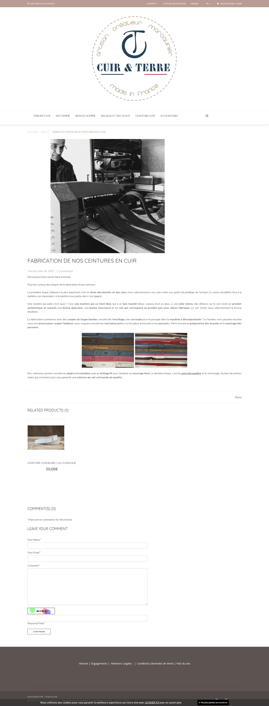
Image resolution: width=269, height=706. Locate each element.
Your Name (34, 539)
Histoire (84, 663)
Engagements (98, 663)
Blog (45, 131)
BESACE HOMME (86, 115)
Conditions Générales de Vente (155, 663)
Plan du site (183, 663)
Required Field (36, 623)
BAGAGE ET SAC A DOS (115, 115)
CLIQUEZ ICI (152, 702)
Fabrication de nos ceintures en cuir (79, 131)
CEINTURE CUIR (145, 115)
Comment (33, 565)
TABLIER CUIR (41, 115)
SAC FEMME (63, 115)
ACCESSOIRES (169, 115)
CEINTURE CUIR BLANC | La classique (51, 462)
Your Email (33, 552)
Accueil (32, 131)
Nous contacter (35, 697)
